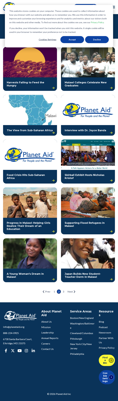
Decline (97, 39)
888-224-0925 (11, 332)
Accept (72, 39)
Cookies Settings (47, 39)
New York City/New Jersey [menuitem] (81, 346)
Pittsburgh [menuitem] (76, 338)
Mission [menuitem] (46, 327)
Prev (47, 291)
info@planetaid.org (13, 326)
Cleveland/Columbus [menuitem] (81, 333)
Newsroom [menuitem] (105, 332)
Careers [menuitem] (45, 343)
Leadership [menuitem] (47, 332)
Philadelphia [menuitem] (77, 353)
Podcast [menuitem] (103, 327)
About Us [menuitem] (46, 321)
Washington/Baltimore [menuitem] (82, 325)
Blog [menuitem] (101, 321)
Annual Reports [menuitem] (49, 338)
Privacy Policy (97, 22)
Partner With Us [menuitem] (106, 340)
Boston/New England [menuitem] (82, 317)
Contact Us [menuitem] (47, 348)
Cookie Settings (105, 377)
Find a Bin (105, 360)
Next (70, 291)
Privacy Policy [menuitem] (106, 347)
